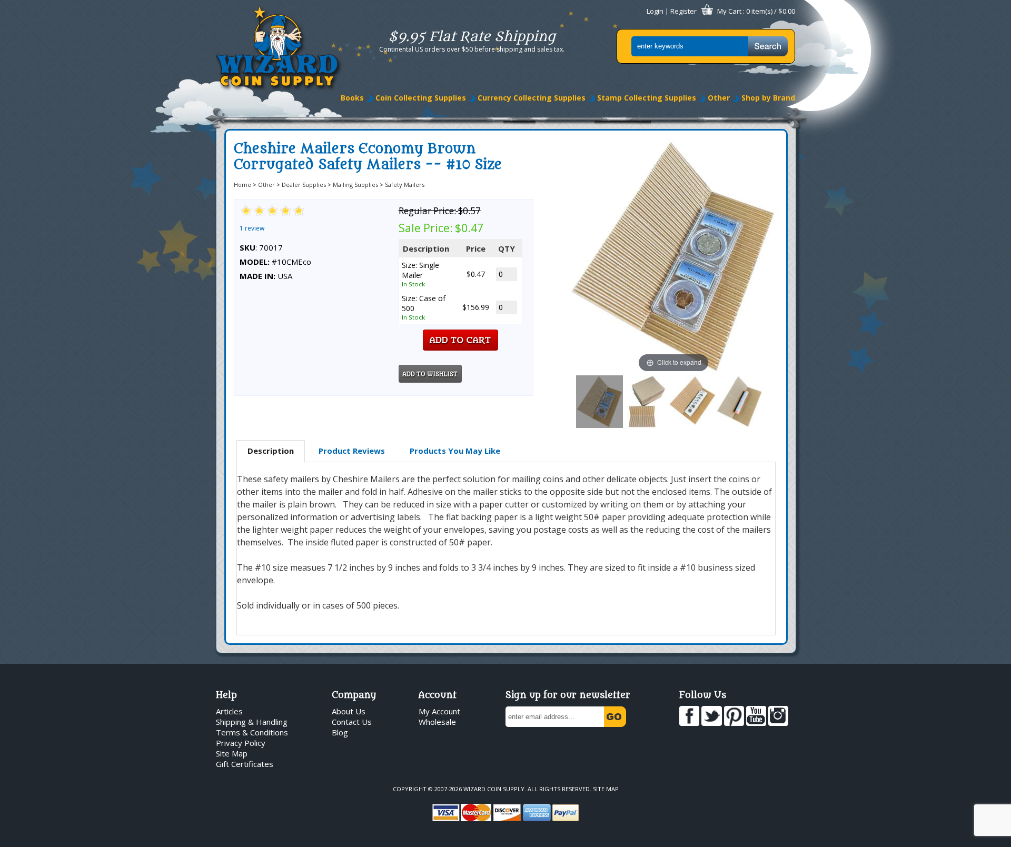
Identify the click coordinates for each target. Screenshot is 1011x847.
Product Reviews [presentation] (352, 450)
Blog (340, 732)
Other (719, 98)
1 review (252, 228)
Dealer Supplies (304, 184)
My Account (439, 711)
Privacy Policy (240, 743)
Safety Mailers (404, 184)
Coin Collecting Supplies (420, 98)
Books (352, 98)
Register (683, 11)
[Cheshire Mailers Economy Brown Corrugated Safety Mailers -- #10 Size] (599, 401)
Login (655, 11)
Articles (229, 711)
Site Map (231, 753)
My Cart (729, 11)
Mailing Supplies (355, 184)
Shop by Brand (768, 98)
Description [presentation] (270, 450)
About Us (348, 711)
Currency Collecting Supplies (532, 98)
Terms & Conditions (252, 732)
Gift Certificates (244, 764)
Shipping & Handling (252, 721)
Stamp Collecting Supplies (646, 98)
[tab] (270, 451)
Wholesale (437, 721)
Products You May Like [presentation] (455, 450)
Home (242, 184)
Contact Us (352, 721)
